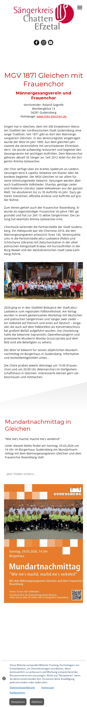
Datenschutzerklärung (22, 687)
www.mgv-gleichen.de (52, 116)
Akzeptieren (18, 702)
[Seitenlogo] (43, 17)
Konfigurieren (17, 692)
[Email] (50, 42)
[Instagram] (43, 42)
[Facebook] (36, 42)
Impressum (47, 687)
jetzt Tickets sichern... (22, 474)
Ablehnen (37, 702)
